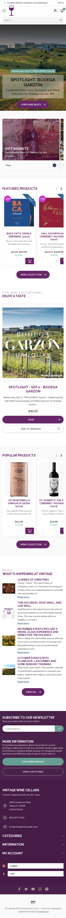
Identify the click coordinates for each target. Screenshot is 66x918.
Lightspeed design (26, 911)
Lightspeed (56, 908)
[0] (62, 10)
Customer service (33, 761)
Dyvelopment (43, 911)
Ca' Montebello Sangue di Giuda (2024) (19, 503)
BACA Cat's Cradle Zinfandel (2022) (19, 235)
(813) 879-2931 (17, 817)
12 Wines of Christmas (33, 579)
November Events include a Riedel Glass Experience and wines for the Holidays (38, 632)
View (31, 419)
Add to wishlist (31, 428)
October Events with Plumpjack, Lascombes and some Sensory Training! (37, 661)
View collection (31, 274)
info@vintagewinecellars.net (23, 826)
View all (31, 692)
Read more (23, 597)
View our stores (33, 771)
